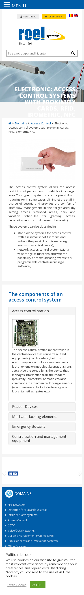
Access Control (41, 123)
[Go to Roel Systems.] (10, 123)
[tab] (42, 311)
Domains (21, 123)
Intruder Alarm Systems (22, 514)
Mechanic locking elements (34, 417)
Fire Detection (17, 504)
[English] (76, 15)
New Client (29, 16)
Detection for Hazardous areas (27, 509)
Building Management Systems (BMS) (31, 535)
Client (55, 16)
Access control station (30, 311)
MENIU (19, 6)
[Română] (71, 15)
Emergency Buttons (28, 427)
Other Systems (17, 546)
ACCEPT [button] (37, 585)
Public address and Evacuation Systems (33, 540)
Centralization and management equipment (39, 438)
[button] (73, 53)
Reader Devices (25, 407)
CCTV (11, 525)
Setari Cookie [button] (16, 585)
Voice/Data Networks (21, 530)
